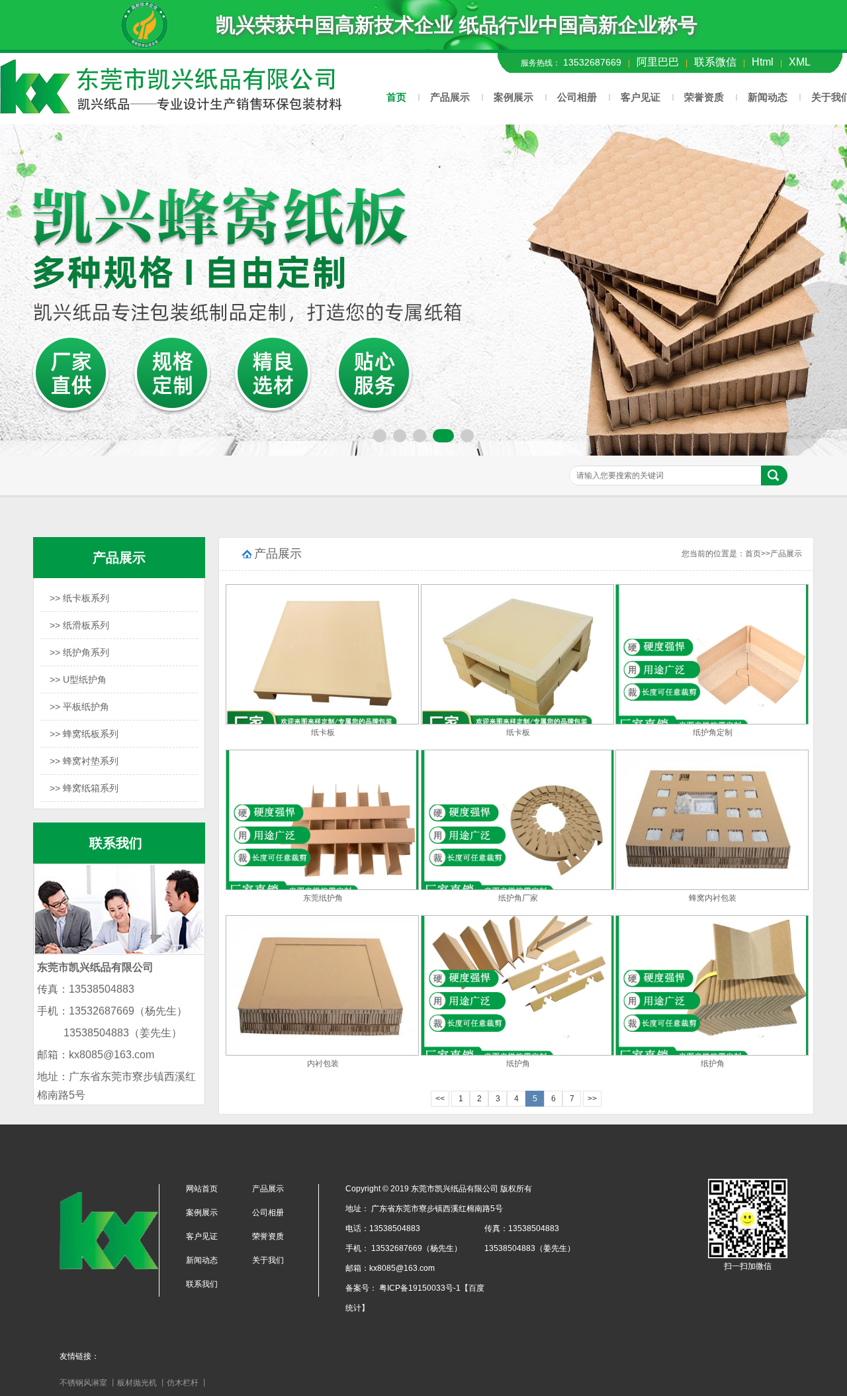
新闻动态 (767, 97)
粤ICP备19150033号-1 (419, 1288)
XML (800, 62)
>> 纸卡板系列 (79, 598)
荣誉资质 (704, 97)
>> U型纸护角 (78, 679)
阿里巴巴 (658, 62)
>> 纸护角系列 (79, 652)
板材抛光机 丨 (142, 1382)
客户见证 (640, 97)
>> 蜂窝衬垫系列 (84, 761)
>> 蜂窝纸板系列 (84, 733)
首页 (396, 97)
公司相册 (577, 97)
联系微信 (715, 62)
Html (763, 62)
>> (592, 1098)
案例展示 (513, 97)
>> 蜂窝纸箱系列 (84, 788)
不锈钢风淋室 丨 (88, 1382)
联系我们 (202, 1284)
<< (440, 1098)
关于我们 (268, 1260)
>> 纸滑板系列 (79, 625)
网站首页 (202, 1188)
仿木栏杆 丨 (187, 1382)
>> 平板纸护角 (79, 706)
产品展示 (450, 97)
